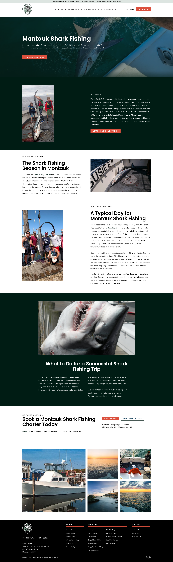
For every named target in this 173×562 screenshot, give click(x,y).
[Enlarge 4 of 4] (148, 484)
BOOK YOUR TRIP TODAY (35, 57)
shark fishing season (42, 174)
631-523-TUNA (28, 538)
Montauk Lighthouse (113, 228)
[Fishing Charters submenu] (81, 9)
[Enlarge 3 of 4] (115, 484)
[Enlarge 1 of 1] (83, 451)
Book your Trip (110, 418)
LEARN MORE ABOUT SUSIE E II (105, 131)
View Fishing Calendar (132, 419)
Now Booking (57, 1)
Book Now (143, 9)
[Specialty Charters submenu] (98, 9)
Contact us (26, 431)
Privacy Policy (53, 558)
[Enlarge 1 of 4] (115, 451)
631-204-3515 (41, 538)
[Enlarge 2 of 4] (148, 451)
